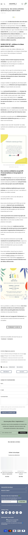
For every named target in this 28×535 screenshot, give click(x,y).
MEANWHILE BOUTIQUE (7, 471)
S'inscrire (23, 432)
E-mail (2, 390)
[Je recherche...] (4, 4)
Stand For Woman (6, 207)
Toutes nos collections (14, 455)
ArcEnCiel (19, 257)
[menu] (1, 4)
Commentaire (4, 396)
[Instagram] (6, 512)
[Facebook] (2, 512)
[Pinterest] (10, 512)
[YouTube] (17, 512)
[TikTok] (13, 512)
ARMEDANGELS (20, 471)
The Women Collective (18, 207)
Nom (2, 383)
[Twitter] (20, 512)
